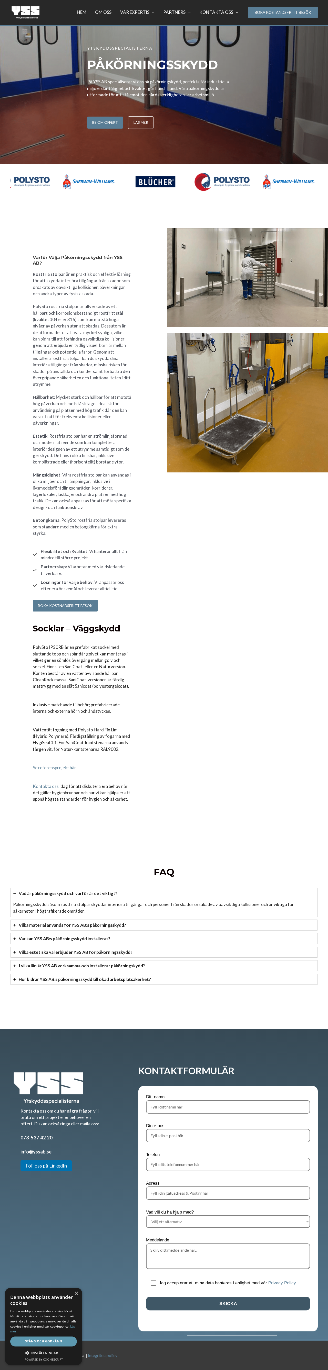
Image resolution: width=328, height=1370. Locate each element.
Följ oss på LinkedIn (46, 1166)
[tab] (164, 902)
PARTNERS (174, 12)
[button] (43, 1353)
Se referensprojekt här (54, 767)
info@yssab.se (36, 1151)
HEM (81, 12)
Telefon (153, 1154)
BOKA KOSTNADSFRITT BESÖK (65, 605)
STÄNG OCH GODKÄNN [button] (43, 1341)
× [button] (76, 1293)
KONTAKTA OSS (216, 12)
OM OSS (103, 12)
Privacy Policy (282, 1283)
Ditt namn (155, 1096)
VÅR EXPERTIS (134, 12)
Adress (153, 1183)
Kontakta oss (46, 786)
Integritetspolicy (102, 1355)
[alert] (43, 1326)
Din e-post (156, 1125)
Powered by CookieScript (44, 1359)
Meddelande (157, 1240)
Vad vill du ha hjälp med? (170, 1212)
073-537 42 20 (36, 1137)
